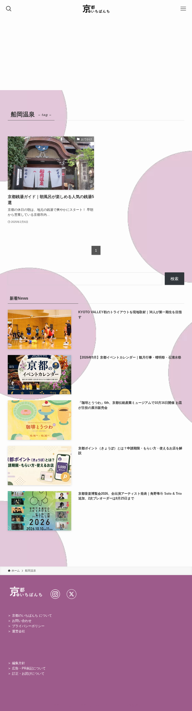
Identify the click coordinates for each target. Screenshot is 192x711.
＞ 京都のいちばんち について (30, 615)
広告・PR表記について (29, 668)
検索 (174, 279)
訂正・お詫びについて (28, 673)
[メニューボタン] (183, 9)
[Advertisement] (96, 55)
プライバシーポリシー (28, 626)
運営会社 (18, 631)
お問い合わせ (22, 621)
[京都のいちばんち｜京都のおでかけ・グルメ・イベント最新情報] (96, 9)
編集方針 (18, 663)
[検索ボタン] (9, 9)
